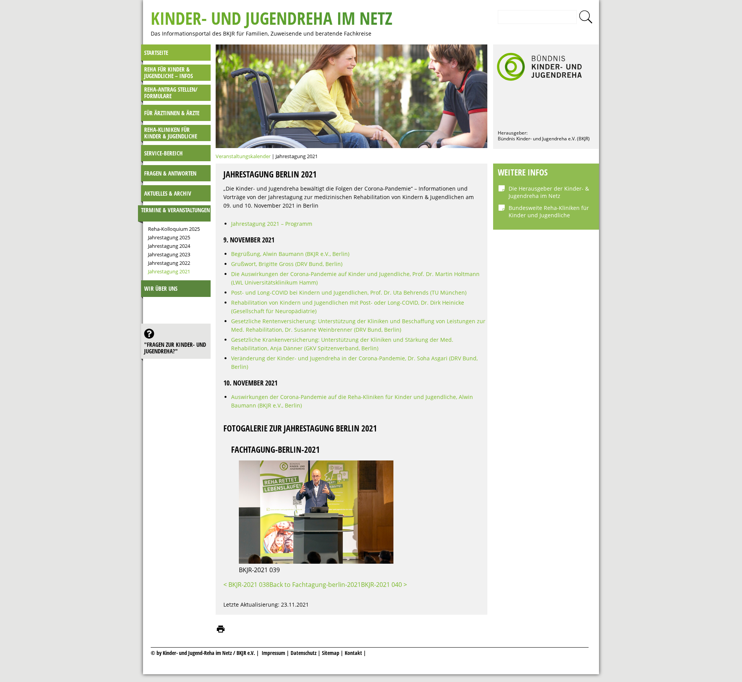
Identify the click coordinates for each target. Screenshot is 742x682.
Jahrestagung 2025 (169, 237)
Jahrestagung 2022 (169, 262)
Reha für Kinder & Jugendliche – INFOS (168, 72)
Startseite (156, 52)
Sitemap (330, 652)
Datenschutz (304, 652)
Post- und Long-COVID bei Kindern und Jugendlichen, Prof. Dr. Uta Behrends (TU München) (348, 292)
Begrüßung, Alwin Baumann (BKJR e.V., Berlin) (290, 253)
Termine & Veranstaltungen (175, 210)
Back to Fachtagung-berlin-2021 (315, 584)
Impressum (273, 652)
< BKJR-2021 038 (246, 584)
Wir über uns (160, 288)
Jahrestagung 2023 (169, 254)
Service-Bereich (163, 153)
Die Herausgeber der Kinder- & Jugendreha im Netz (549, 192)
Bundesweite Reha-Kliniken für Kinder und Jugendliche (549, 211)
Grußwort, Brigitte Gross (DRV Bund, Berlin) (286, 264)
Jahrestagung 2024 (169, 245)
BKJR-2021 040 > (384, 584)
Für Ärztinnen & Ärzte (171, 113)
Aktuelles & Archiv (167, 193)
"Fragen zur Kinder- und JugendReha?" (175, 348)
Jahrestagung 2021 (169, 271)
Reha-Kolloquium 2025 (174, 228)
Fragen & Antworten (170, 173)
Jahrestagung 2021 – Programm (271, 223)
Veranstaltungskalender (243, 156)
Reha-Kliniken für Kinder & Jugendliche (170, 133)
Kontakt (353, 652)
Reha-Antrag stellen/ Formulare (170, 92)
